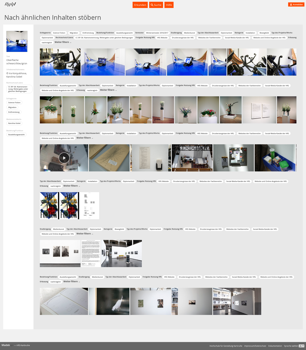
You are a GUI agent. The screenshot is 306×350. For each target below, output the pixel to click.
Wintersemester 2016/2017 (157, 33)
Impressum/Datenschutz (255, 346)
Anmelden (297, 4)
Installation (250, 33)
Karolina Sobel (14, 123)
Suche (157, 5)
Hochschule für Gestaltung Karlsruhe (226, 346)
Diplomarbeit (226, 33)
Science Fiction (14, 102)
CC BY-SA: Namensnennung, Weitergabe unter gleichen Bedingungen (18, 88)
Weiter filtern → (63, 42)
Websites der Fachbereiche (209, 37)
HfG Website (162, 37)
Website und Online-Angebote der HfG (269, 37)
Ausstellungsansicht (16, 134)
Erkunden (140, 5)
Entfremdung (13, 112)
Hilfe (169, 5)
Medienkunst (189, 33)
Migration (12, 107)
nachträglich (47, 42)
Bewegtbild (264, 33)
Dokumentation (275, 346)
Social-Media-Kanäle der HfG (237, 37)
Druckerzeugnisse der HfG (183, 37)
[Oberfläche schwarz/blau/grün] (16, 41)
